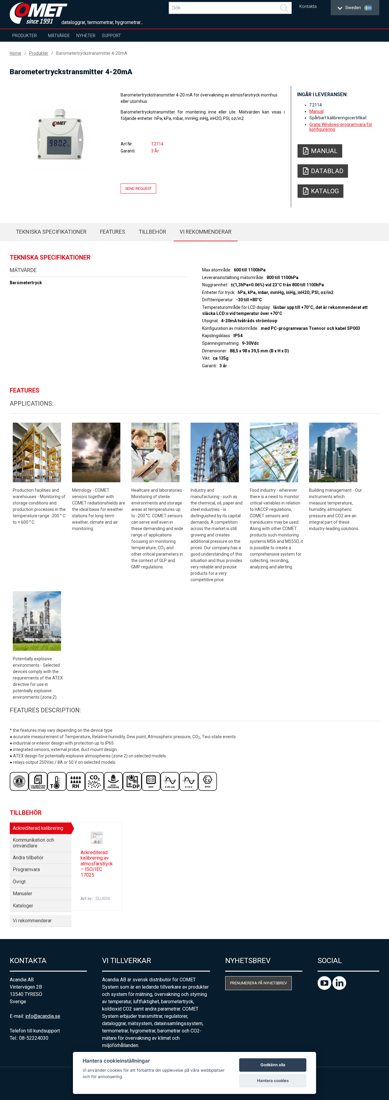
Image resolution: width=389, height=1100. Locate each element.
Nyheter (85, 35)
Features (112, 232)
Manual (316, 111)
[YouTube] (325, 988)
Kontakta (308, 6)
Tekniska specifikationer (51, 232)
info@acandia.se (42, 1016)
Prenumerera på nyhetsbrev (258, 983)
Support (111, 35)
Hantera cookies (273, 1080)
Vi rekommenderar (206, 232)
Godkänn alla (272, 1064)
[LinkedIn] (339, 988)
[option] (59, 139)
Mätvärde (59, 35)
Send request (138, 188)
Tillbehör (152, 232)
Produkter (24, 35)
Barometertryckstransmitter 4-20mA (91, 53)
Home (15, 53)
